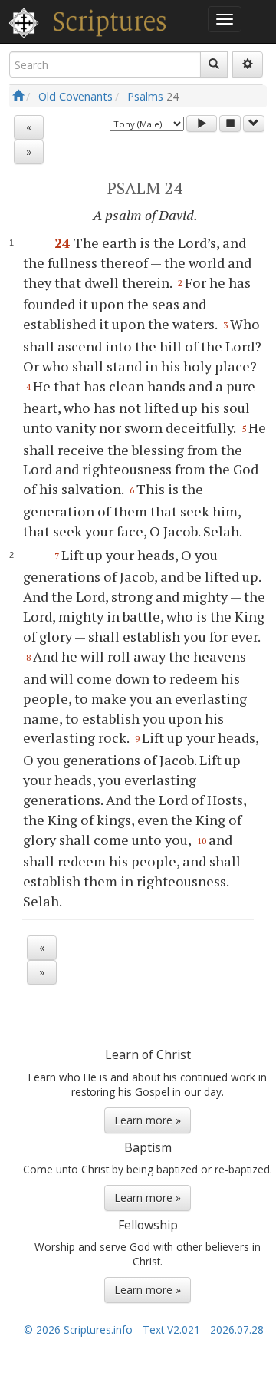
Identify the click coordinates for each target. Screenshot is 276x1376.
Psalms (145, 96)
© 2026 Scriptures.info (78, 1329)
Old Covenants (75, 96)
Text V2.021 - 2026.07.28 (203, 1329)
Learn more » (147, 1120)
